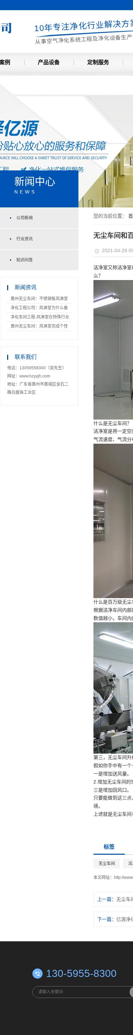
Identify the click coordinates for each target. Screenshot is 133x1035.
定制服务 (98, 62)
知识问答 (24, 260)
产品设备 (49, 62)
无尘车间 (107, 863)
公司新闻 (24, 218)
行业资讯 (24, 239)
